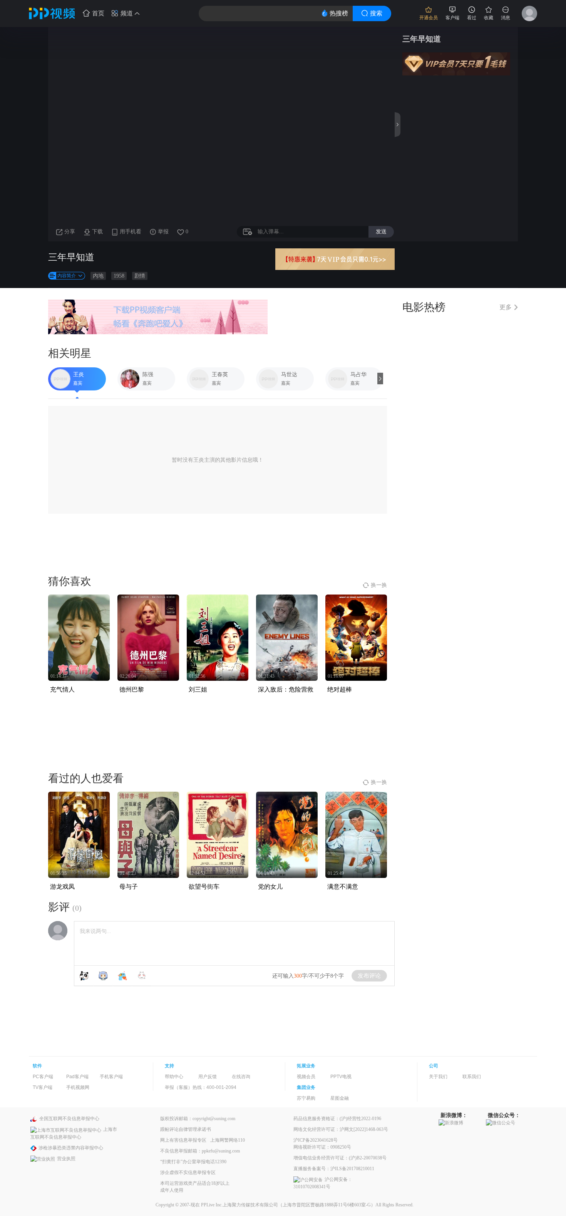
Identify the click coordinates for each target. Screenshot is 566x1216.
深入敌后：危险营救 (285, 689)
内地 (98, 276)
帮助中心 (174, 1076)
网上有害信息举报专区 (183, 1140)
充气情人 (62, 689)
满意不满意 (342, 886)
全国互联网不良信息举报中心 (69, 1118)
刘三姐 (198, 689)
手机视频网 (77, 1087)
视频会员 (306, 1076)
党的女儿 (270, 886)
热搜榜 (339, 13)
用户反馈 (207, 1076)
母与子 (128, 886)
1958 (119, 276)
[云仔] (141, 975)
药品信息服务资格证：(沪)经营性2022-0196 (337, 1118)
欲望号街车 (204, 886)
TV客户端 (42, 1087)
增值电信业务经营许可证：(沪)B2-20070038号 (340, 1158)
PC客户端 (43, 1076)
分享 (69, 231)
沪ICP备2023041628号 (315, 1140)
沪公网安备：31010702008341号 (322, 1183)
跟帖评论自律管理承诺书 (185, 1129)
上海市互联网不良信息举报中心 (73, 1133)
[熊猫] (84, 975)
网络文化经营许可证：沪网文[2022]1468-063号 (340, 1129)
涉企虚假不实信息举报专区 (188, 1172)
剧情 (139, 276)
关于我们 (438, 1076)
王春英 (220, 374)
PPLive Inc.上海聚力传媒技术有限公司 (239, 1205)
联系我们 (471, 1076)
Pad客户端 (77, 1076)
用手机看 (130, 231)
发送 (381, 231)
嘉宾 (77, 383)
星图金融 (339, 1098)
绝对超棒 (339, 689)
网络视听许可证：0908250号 (322, 1147)
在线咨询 (241, 1076)
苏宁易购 (306, 1098)
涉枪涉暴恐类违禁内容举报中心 (71, 1148)
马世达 (289, 374)
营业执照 (66, 1158)
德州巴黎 (131, 689)
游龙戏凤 (62, 886)
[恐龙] (122, 975)
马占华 (358, 374)
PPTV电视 (341, 1076)
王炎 (78, 374)
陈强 (147, 374)
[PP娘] (103, 975)
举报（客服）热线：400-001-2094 (200, 1087)
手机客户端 (111, 1076)
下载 (97, 231)
